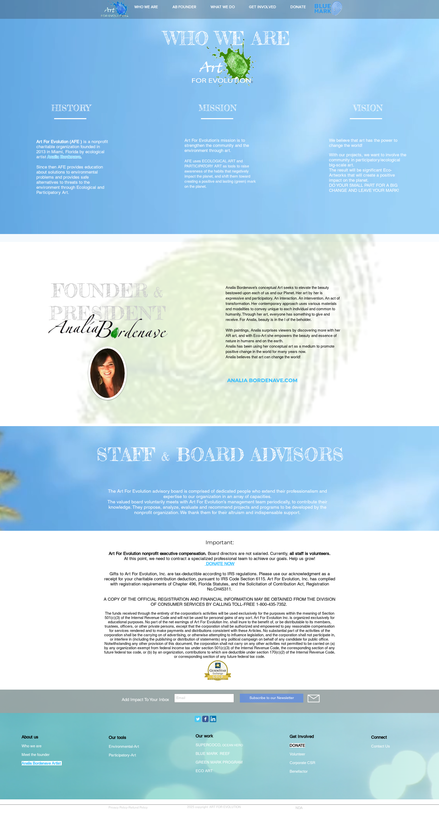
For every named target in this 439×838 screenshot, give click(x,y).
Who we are (31, 746)
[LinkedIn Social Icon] (213, 719)
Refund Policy (139, 807)
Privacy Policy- (118, 807)
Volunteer (297, 754)
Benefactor (299, 771)
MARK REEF (219, 753)
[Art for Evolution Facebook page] (205, 719)
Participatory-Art (122, 755)
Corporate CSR (302, 763)
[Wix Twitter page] (198, 719)
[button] (146, 7)
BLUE (201, 753)
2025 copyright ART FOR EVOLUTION (214, 807)
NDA (299, 808)
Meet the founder (36, 754)
